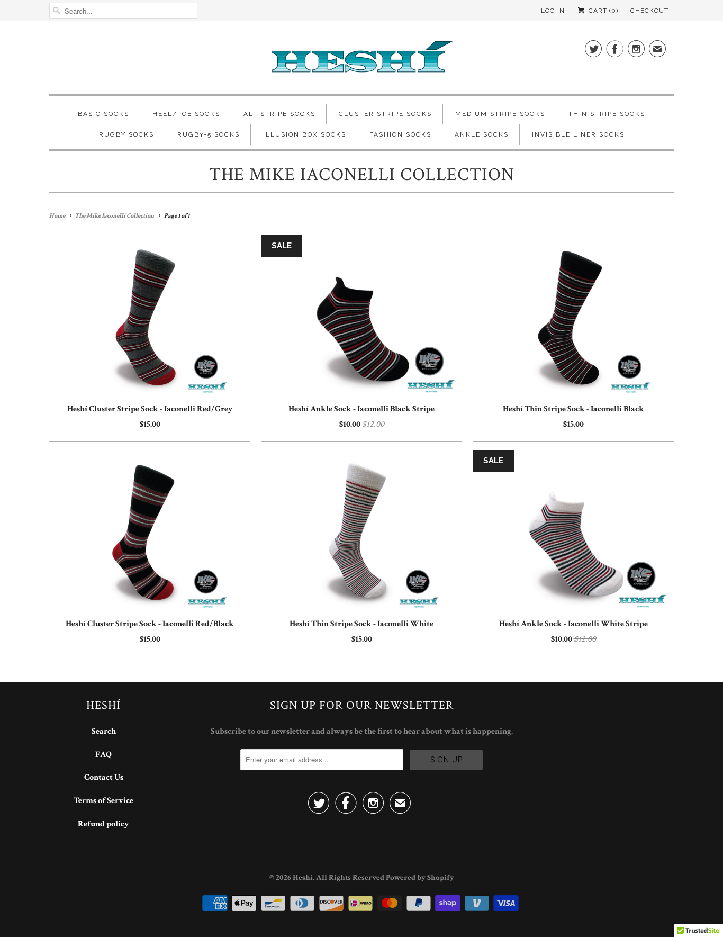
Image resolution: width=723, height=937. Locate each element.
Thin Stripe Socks (606, 114)
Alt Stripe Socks (279, 114)
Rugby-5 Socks (208, 134)
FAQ (103, 754)
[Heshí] (361, 60)
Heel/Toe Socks (186, 114)
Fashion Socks (400, 134)
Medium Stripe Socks (500, 114)
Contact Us (103, 777)
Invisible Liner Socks (578, 134)
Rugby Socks (126, 134)
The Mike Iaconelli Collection (361, 174)
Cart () (602, 10)
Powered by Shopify (420, 877)
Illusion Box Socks (304, 134)
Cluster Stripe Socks (385, 114)
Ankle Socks (482, 134)
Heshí (303, 877)
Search (104, 731)
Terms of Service (103, 800)
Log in (553, 10)
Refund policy (103, 824)
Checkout (649, 10)
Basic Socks (103, 114)
